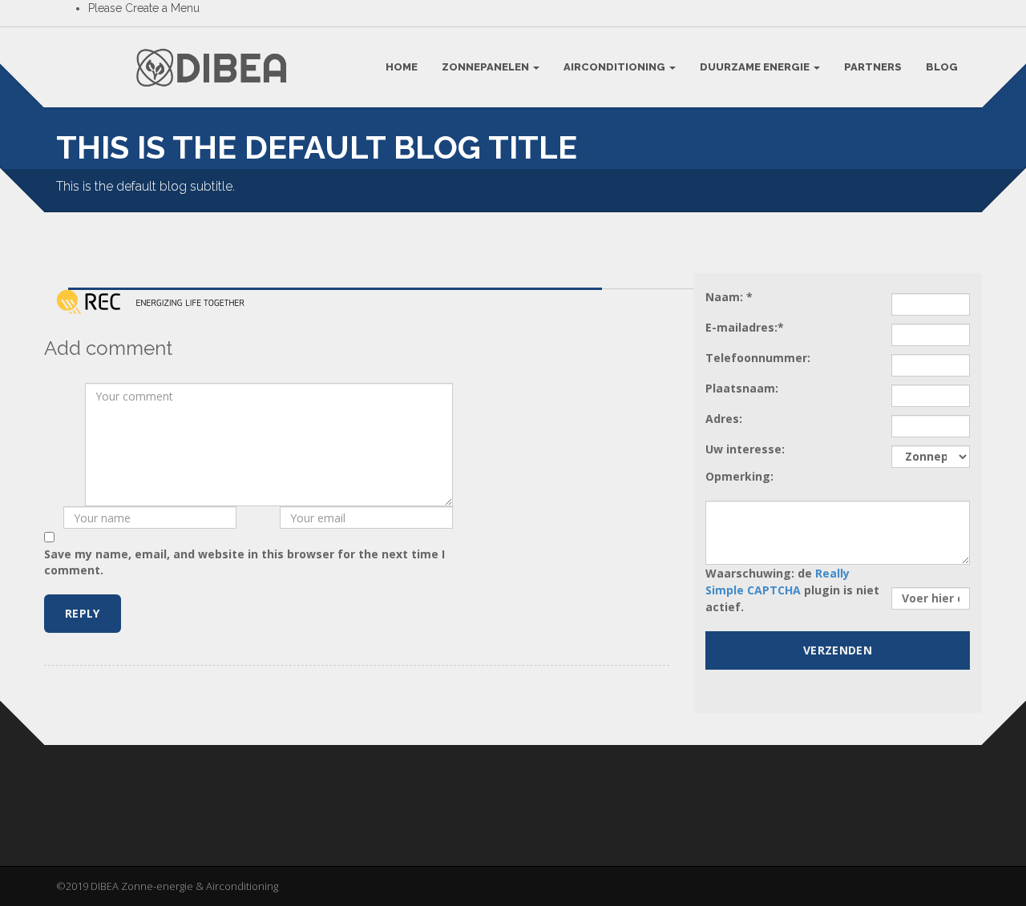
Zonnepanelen (486, 67)
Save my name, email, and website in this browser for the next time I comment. (244, 562)
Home (402, 67)
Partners (873, 67)
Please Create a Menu (144, 8)
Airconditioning (615, 67)
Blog (942, 67)
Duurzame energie (756, 67)
